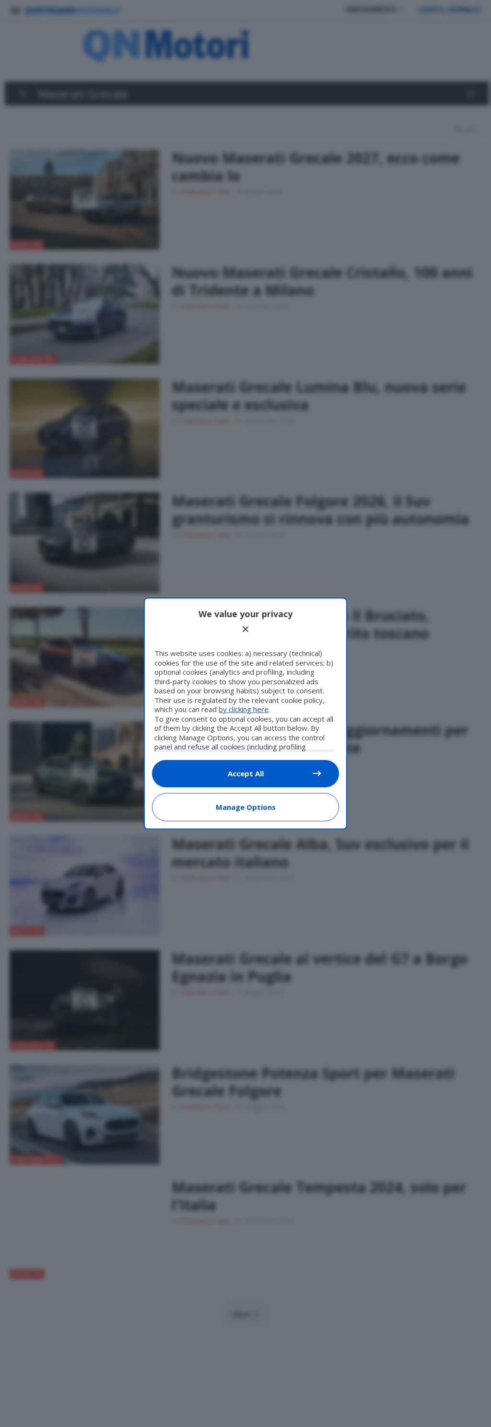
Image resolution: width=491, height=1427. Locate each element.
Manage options (246, 807)
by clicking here (244, 709)
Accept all (246, 773)
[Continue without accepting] (245, 629)
